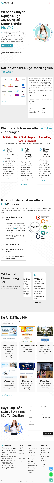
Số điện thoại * (44, 406)
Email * (29, 414)
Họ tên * (30, 406)
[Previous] (26, 288)
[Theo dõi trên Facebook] (1, 481)
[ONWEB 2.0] (7, 3)
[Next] (51, 288)
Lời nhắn (30, 421)
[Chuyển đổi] (2, 217)
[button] (52, 3)
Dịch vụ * (43, 414)
